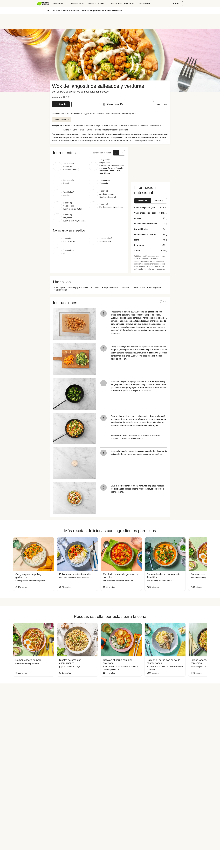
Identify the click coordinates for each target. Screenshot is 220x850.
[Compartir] (165, 104)
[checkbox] (53, 97)
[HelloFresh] (43, 3)
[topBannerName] (110, 21)
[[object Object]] (158, 104)
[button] (89, 152)
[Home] (48, 10)
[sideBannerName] (151, 163)
